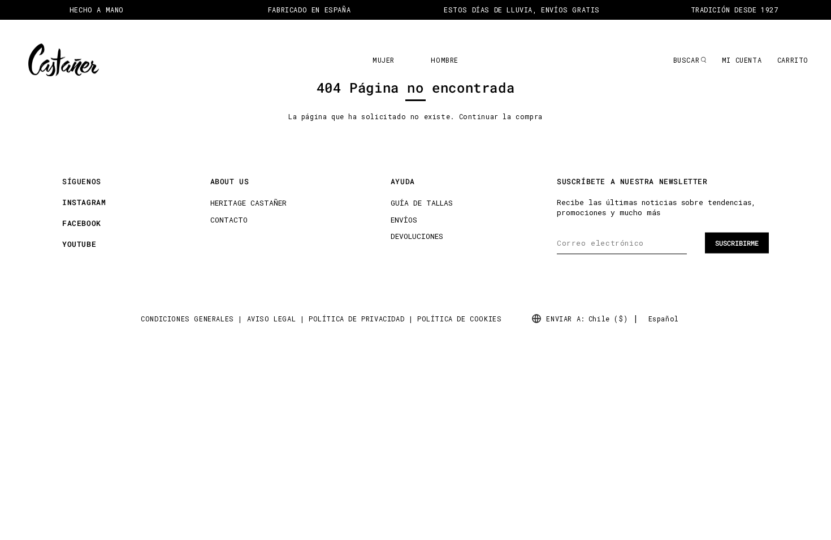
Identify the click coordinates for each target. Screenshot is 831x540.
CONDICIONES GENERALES (187, 318)
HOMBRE (444, 59)
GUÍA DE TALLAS (422, 203)
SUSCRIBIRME (737, 242)
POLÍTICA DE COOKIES (459, 318)
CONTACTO (229, 220)
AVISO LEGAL (271, 318)
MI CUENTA (741, 59)
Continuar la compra (501, 116)
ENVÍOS (404, 220)
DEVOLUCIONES (417, 236)
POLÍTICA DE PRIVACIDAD (356, 318)
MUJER (384, 59)
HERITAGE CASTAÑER (248, 203)
